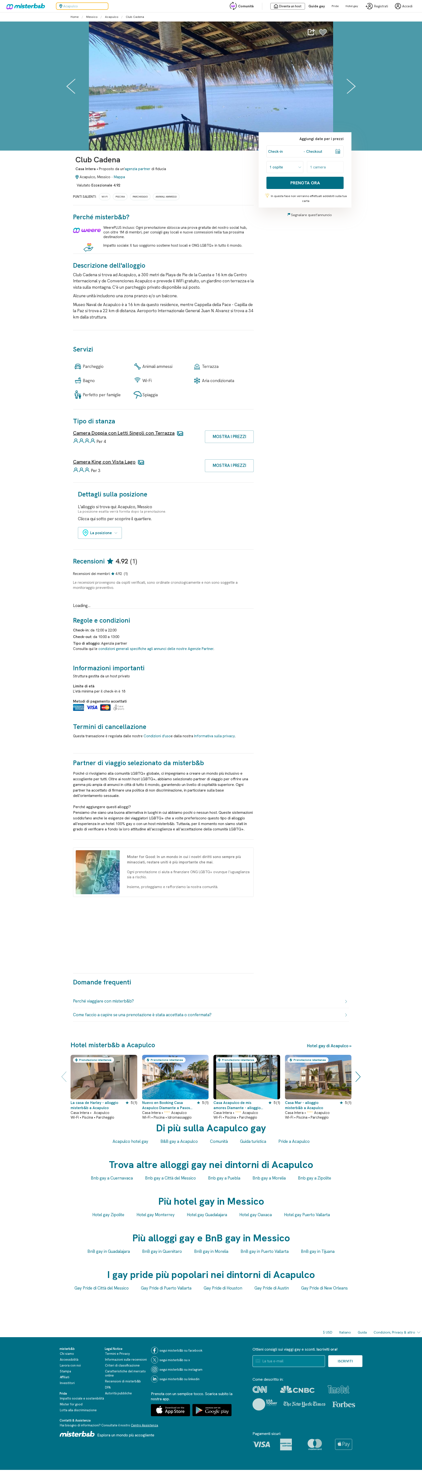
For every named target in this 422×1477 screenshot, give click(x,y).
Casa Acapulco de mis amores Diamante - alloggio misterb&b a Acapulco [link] (237, 1105)
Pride (335, 6)
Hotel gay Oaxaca (255, 1214)
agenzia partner (137, 168)
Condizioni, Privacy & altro (394, 1332)
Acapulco (111, 17)
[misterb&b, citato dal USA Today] (265, 1404)
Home (75, 17)
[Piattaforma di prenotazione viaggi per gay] (77, 1434)
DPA (108, 1387)
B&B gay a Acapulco (179, 1141)
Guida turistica (253, 1141)
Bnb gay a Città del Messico (170, 1178)
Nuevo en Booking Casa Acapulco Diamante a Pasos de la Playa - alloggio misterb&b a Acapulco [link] (166, 1105)
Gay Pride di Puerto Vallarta (166, 1288)
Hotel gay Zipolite (108, 1214)
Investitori (67, 1383)
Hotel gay (352, 6)
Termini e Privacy (117, 1354)
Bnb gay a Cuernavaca (112, 1178)
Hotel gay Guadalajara (207, 1214)
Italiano (345, 1332)
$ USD (327, 1332)
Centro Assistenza (144, 1425)
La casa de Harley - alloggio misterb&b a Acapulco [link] (94, 1105)
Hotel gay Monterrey (156, 1214)
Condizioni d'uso (157, 736)
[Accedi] (323, 35)
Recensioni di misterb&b (123, 1381)
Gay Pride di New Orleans (324, 1288)
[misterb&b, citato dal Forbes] (343, 1404)
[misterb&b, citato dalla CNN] (260, 1389)
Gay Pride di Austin (271, 1288)
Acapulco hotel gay (130, 1141)
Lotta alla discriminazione (78, 1410)
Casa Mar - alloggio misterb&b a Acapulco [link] (304, 1105)
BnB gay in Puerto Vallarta (265, 1251)
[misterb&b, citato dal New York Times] (304, 1404)
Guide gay (316, 6)
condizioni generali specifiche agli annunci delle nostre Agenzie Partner (155, 648)
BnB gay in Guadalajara (108, 1251)
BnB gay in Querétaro (162, 1251)
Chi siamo (67, 1354)
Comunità (246, 6)
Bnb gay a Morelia (269, 1178)
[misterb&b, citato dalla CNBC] (297, 1389)
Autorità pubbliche (118, 1393)
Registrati (381, 6)
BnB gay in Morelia (211, 1251)
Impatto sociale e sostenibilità (82, 1398)
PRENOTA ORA (305, 183)
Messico (91, 17)
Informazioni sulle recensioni (126, 1359)
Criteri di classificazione (122, 1365)
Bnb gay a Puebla (224, 1178)
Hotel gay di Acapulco (327, 1045)
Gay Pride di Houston (223, 1288)
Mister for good (71, 1404)
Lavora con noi (70, 1365)
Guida (362, 1332)
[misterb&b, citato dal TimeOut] (338, 1389)
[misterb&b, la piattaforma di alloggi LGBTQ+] (24, 6)
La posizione (101, 532)
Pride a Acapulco (294, 1141)
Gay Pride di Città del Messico (101, 1288)
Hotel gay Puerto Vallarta (307, 1214)
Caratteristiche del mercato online (125, 1373)
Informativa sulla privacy (214, 736)
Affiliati (64, 1377)
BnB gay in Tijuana (318, 1251)
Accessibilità (69, 1359)
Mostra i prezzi (229, 436)
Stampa (65, 1371)
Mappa (119, 177)
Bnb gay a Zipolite (314, 1178)
